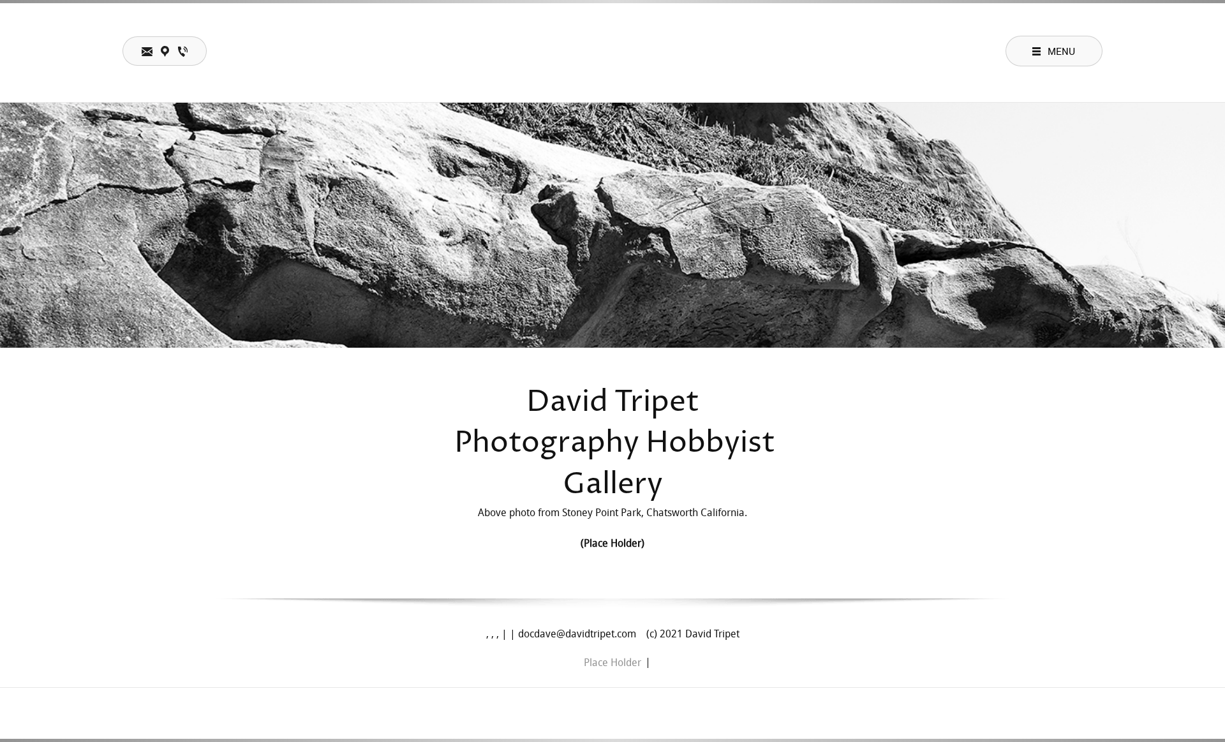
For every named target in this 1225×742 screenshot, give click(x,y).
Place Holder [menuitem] (612, 663)
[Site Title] (612, 51)
